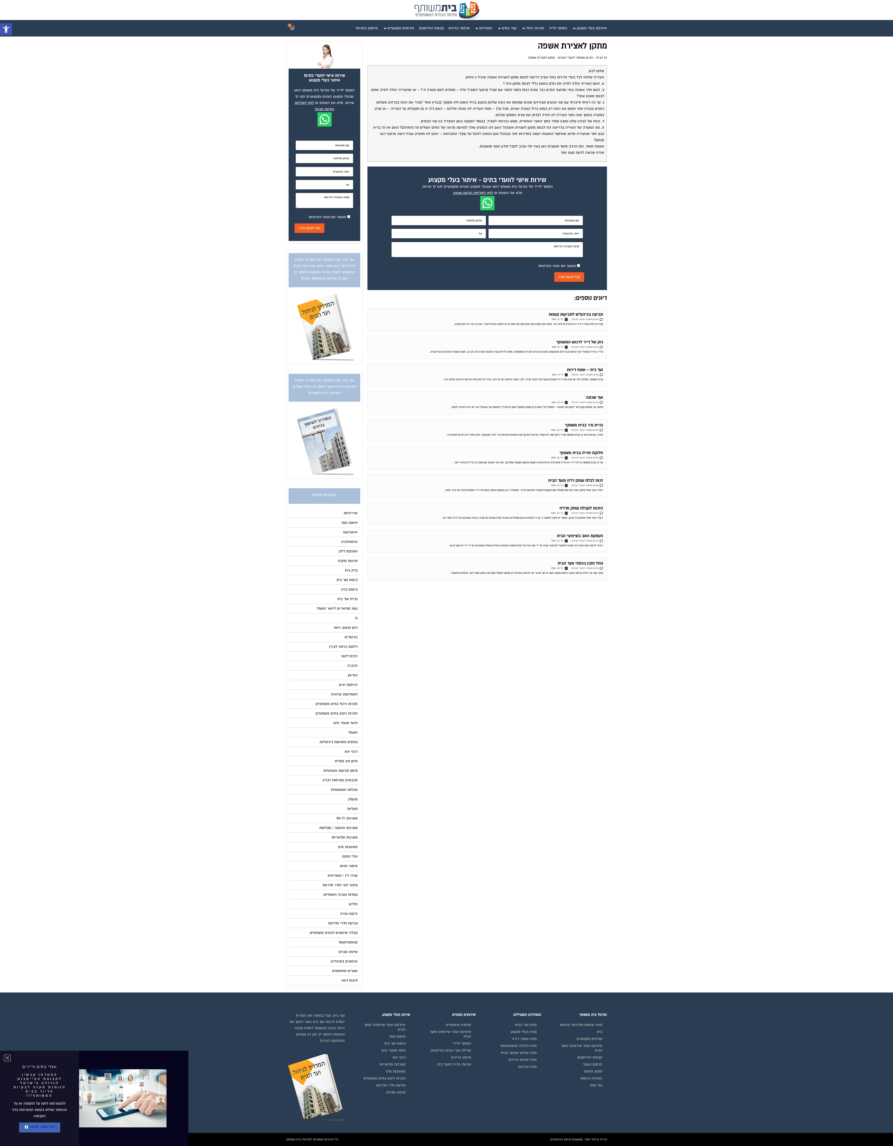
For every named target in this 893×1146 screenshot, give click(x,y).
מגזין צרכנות (527, 1066)
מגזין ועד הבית (526, 1024)
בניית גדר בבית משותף (584, 425)
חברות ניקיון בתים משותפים (384, 1078)
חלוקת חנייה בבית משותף (581, 452)
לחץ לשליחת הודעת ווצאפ (473, 192)
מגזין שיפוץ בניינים (523, 1059)
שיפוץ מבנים (396, 1092)
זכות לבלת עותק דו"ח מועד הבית (575, 480)
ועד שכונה (594, 397)
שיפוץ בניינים (461, 1057)
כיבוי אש (399, 1057)
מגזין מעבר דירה (524, 1038)
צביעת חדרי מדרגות (391, 1085)
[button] (6, 29)
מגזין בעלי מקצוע (524, 1031)
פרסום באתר (592, 1064)
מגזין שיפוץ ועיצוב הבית (519, 1052)
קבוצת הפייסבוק (589, 1057)
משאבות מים (396, 1071)
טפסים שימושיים (458, 1024)
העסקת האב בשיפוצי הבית (580, 535)
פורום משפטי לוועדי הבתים (575, 58)
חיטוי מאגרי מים (393, 1050)
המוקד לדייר (462, 1043)
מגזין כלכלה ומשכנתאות (518, 1045)
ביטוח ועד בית (395, 1043)
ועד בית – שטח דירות (585, 369)
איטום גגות (398, 1036)
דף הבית (601, 58)
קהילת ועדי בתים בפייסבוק (450, 1050)
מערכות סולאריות (393, 1064)
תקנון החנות (593, 1071)
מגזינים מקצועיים (589, 1038)
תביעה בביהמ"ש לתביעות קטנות (576, 314)
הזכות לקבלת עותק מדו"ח (581, 508)
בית (599, 1031)
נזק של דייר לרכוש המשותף (579, 342)
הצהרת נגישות (591, 1078)
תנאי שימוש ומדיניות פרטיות (581, 1024)
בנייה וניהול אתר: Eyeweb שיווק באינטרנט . (577, 1139)
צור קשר (595, 1085)
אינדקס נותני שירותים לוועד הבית (581, 1048)
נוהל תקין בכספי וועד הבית (580, 563)
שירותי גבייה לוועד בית (454, 1064)
